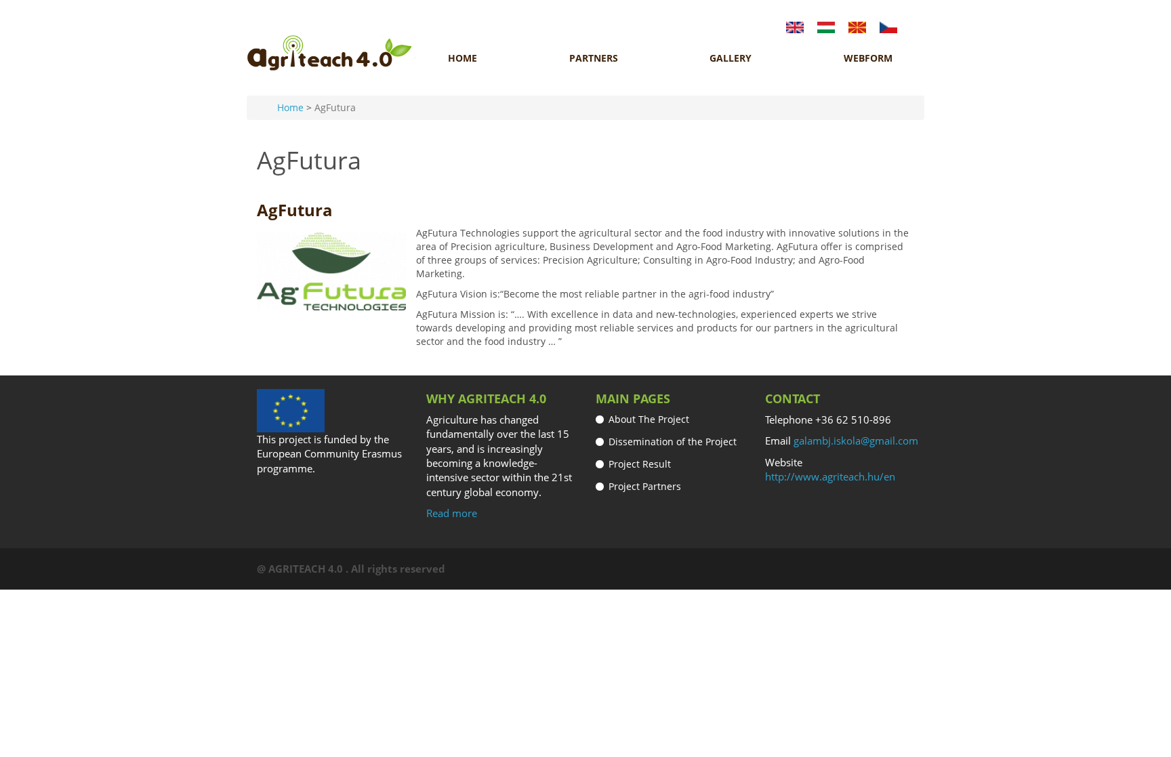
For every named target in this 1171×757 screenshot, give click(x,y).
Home (462, 58)
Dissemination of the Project (673, 441)
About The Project (649, 419)
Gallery (731, 58)
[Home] (331, 53)
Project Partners (645, 486)
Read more (451, 513)
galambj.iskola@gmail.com (856, 440)
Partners (593, 58)
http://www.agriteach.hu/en (830, 476)
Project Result (640, 463)
